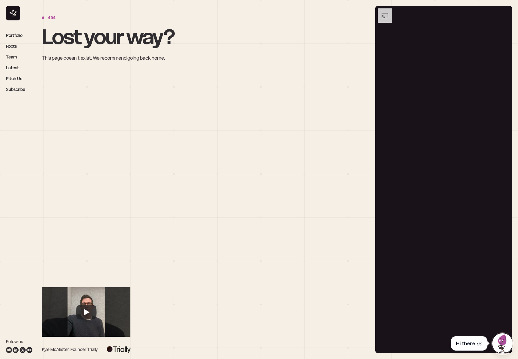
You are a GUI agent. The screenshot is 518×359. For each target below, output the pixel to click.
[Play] (86, 312)
